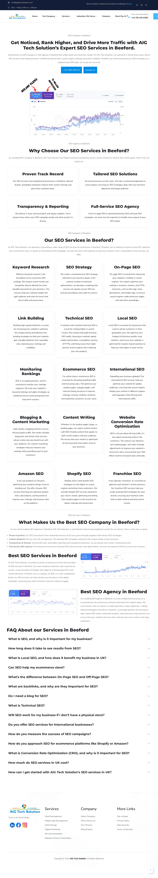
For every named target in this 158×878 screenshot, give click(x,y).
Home (35, 16)
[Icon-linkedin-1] (141, 5)
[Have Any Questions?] (128, 16)
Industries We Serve (86, 16)
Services (66, 16)
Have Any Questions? (139, 14)
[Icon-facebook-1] (137, 5)
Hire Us (129, 4)
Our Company (48, 16)
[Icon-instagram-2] (146, 5)
